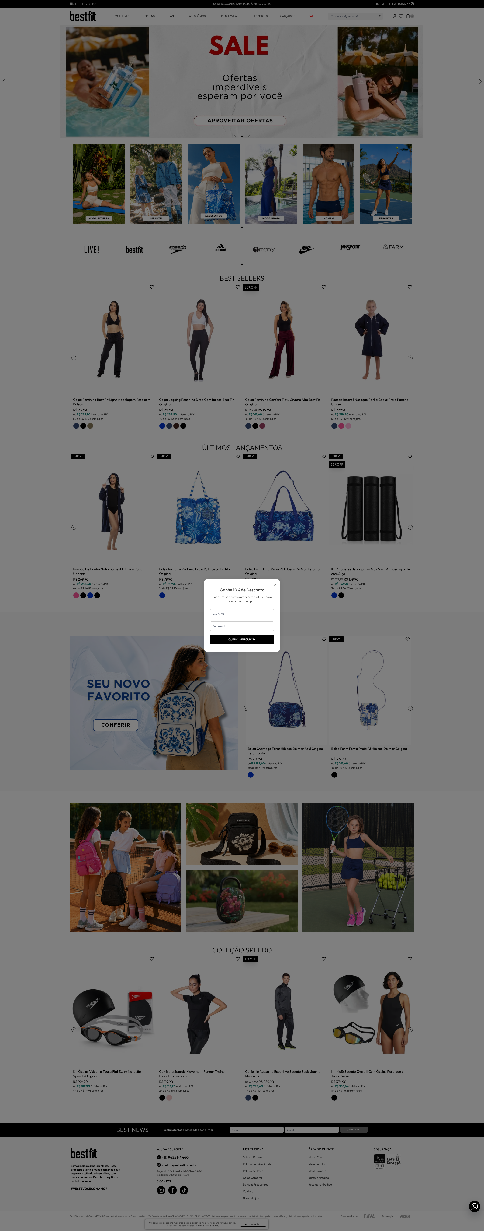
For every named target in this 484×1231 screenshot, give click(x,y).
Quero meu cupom (242, 639)
